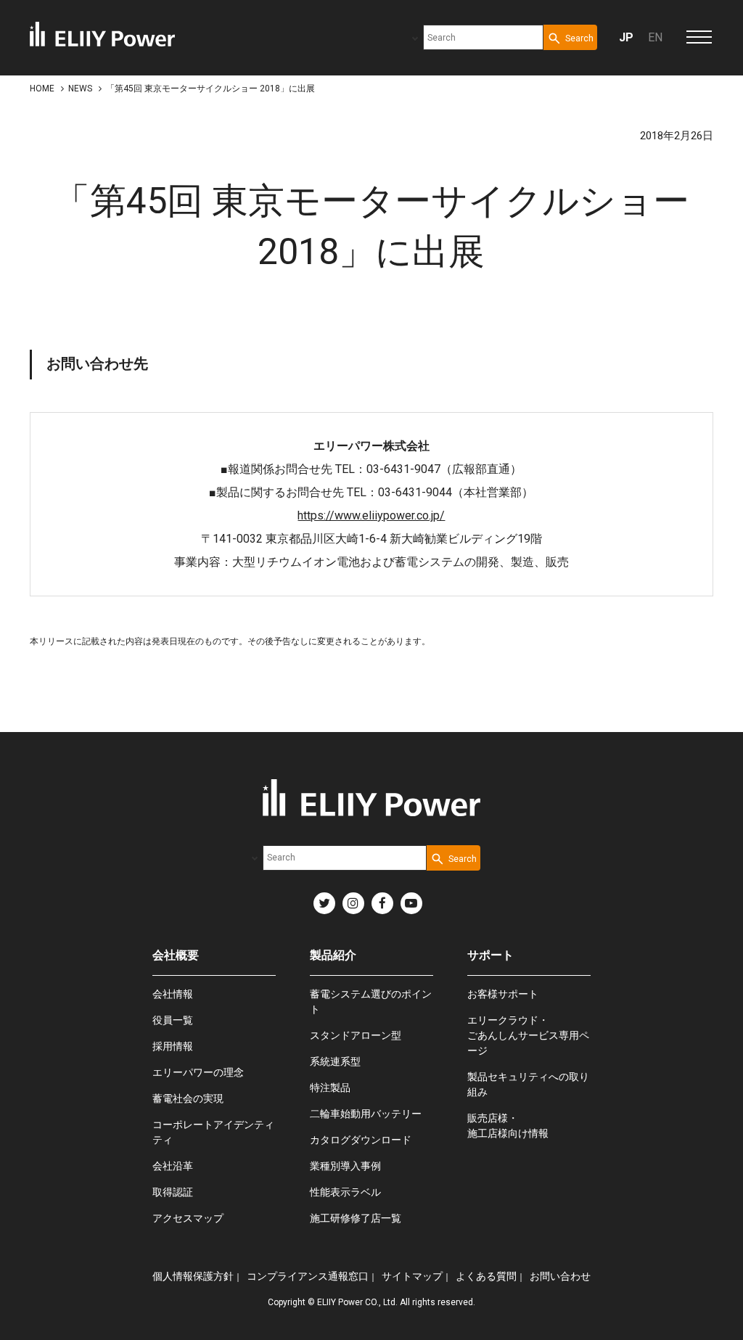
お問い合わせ (560, 1276)
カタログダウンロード (360, 1140)
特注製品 (330, 1087)
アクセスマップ (187, 1218)
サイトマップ (412, 1276)
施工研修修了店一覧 (355, 1218)
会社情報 (172, 994)
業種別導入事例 (345, 1166)
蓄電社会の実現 (187, 1098)
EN (655, 37)
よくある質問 (486, 1276)
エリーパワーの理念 (198, 1072)
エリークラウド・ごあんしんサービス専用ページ (528, 1035)
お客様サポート (502, 994)
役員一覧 (172, 1020)
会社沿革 (172, 1166)
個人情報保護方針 (193, 1276)
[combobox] (483, 37)
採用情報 (172, 1046)
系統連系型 (335, 1061)
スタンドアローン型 (355, 1035)
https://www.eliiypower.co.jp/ (371, 515)
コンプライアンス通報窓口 (308, 1276)
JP (626, 37)
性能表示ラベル (345, 1192)
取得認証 (172, 1192)
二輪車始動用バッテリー (366, 1113)
